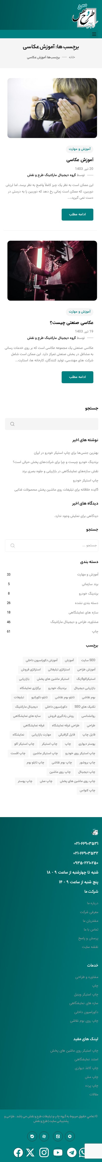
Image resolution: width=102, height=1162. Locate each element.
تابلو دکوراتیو (39, 697)
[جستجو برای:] (51, 546)
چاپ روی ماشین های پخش (77, 781)
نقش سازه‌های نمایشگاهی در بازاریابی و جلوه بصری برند (60, 471)
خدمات (92, 966)
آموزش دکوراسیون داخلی (41, 660)
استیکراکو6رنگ (85, 679)
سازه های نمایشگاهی (83, 612)
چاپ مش (46, 781)
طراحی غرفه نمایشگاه (65, 725)
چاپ (95, 631)
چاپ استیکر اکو (24, 744)
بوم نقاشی (88, 697)
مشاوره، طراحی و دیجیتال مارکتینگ (74, 622)
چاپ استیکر (49, 744)
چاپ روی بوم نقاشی (84, 1020)
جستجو (91, 409)
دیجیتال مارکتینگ (26, 706)
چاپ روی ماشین (60, 772)
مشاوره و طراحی (86, 977)
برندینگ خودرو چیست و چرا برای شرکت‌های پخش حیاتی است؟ (55, 462)
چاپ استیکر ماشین (45, 753)
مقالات (93, 1094)
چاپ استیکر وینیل (86, 994)
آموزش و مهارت (79, 149)
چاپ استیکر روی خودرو (80, 753)
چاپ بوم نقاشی (62, 762)
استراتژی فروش (31, 669)
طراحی (91, 725)
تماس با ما (91, 929)
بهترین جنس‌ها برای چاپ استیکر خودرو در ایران (66, 453)
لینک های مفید (85, 1039)
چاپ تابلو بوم (35, 762)
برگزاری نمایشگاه (30, 688)
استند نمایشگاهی (86, 1059)
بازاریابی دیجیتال (84, 688)
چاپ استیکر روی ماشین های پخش (74, 1050)
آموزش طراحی (86, 669)
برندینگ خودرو (88, 594)
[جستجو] (12, 546)
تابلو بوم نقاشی (65, 697)
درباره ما (92, 903)
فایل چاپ (88, 734)
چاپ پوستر (25, 781)
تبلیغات (19, 697)
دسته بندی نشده (86, 603)
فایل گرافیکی (66, 734)
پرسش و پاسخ (88, 938)
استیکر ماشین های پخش (53, 679)
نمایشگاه (18, 734)
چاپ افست (18, 753)
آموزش (69, 660)
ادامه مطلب (77, 214)
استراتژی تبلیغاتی (59, 669)
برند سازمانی (90, 584)
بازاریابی (24, 679)
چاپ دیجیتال (86, 772)
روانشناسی (88, 716)
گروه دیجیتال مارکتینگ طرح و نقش (51, 175)
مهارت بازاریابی (41, 734)
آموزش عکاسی (79, 159)
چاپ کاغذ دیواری (86, 1068)
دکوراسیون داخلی (56, 706)
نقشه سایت (90, 947)
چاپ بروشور (87, 762)
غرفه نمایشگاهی (34, 725)
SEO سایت (88, 660)
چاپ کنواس (87, 790)
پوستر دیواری (86, 744)
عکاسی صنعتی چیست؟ (71, 322)
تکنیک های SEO (85, 706)
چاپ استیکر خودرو (85, 480)
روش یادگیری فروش (61, 716)
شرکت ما (91, 892)
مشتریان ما (90, 921)
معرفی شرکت (89, 912)
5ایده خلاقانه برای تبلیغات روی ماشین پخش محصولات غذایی (56, 490)
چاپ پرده (91, 1085)
